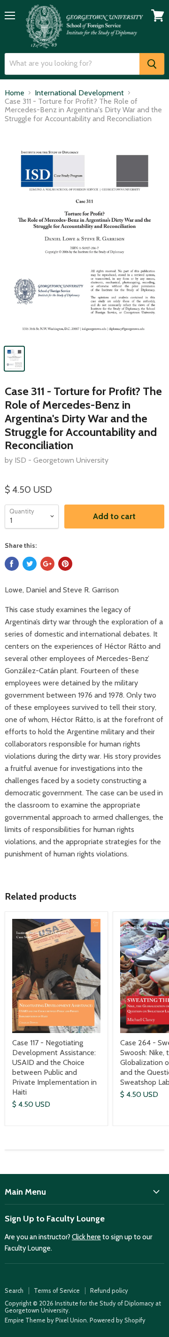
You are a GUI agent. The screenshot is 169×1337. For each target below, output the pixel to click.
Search (14, 1290)
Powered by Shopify (118, 1320)
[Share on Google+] (47, 564)
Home (14, 93)
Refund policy (109, 1290)
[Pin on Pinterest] (65, 564)
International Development (79, 93)
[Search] (151, 64)
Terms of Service (57, 1290)
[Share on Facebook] (12, 564)
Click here (86, 1237)
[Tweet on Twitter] (30, 564)
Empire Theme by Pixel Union (46, 1320)
